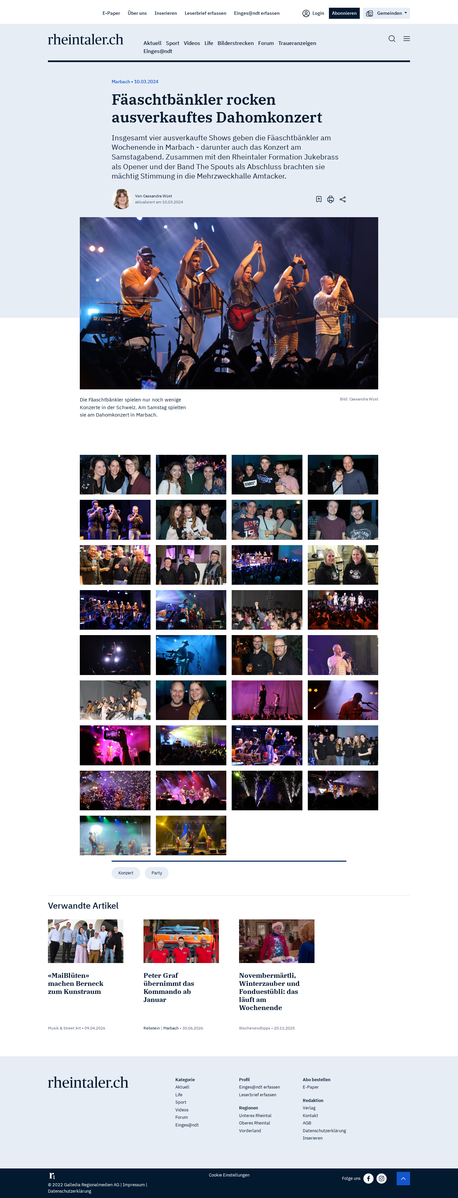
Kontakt (310, 1115)
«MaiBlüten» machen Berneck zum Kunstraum (75, 983)
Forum (266, 43)
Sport (172, 43)
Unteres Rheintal (255, 1115)
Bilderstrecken (236, 43)
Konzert (125, 873)
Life (209, 43)
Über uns (137, 13)
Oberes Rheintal (254, 1123)
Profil (244, 1080)
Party (157, 873)
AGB (307, 1123)
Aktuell (153, 43)
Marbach (171, 1028)
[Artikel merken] (319, 198)
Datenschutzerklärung (324, 1131)
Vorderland (250, 1131)
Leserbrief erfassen (205, 13)
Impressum (134, 1185)
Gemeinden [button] (389, 13)
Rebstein (152, 1028)
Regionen (248, 1108)
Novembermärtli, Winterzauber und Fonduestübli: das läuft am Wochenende (269, 991)
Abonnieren (344, 13)
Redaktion (313, 1100)
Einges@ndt (158, 51)
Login (317, 13)
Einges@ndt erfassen (257, 13)
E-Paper (111, 13)
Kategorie (185, 1080)
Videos (192, 43)
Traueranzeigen (297, 43)
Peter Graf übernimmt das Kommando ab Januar (169, 987)
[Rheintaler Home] (85, 38)
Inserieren (166, 13)
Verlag (309, 1108)
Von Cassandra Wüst (153, 195)
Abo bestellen (317, 1080)
